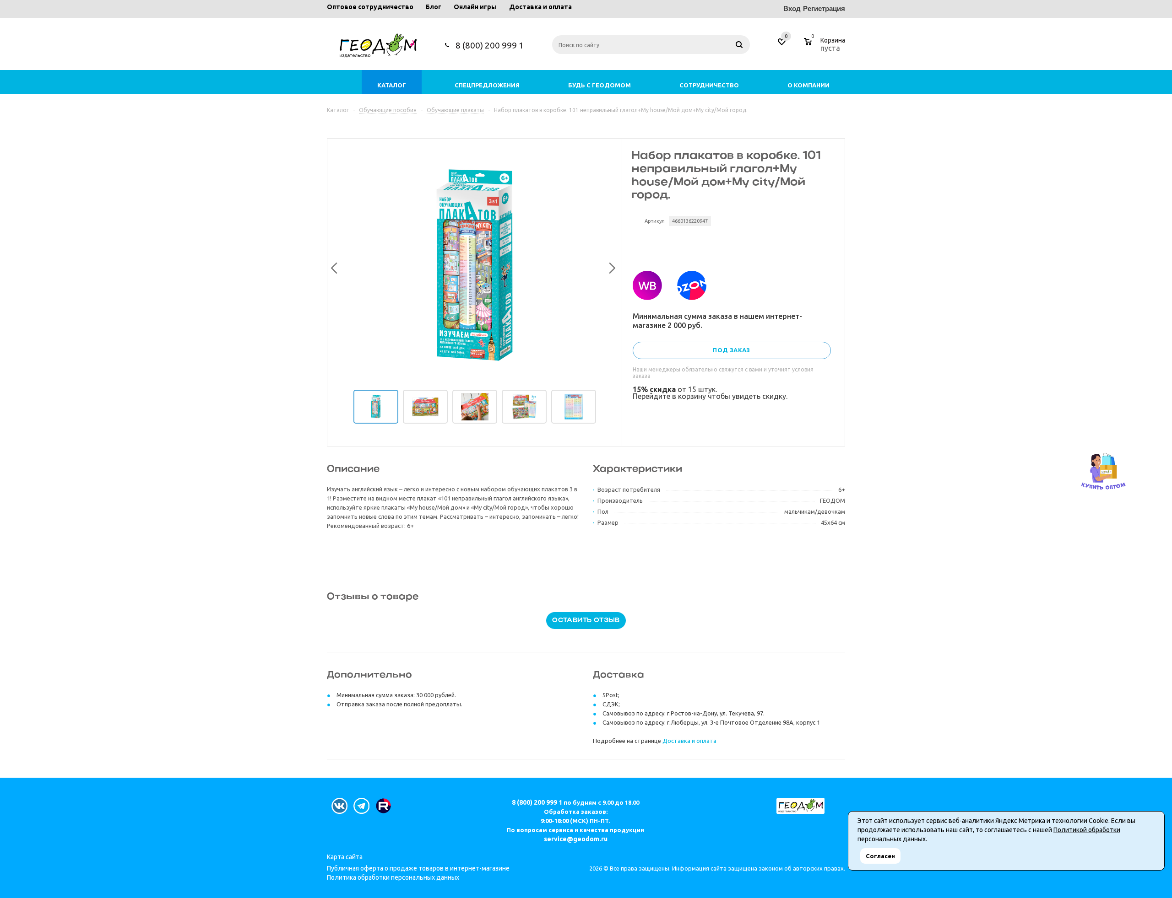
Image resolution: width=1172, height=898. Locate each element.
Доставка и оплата (540, 7)
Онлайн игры (475, 7)
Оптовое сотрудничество (370, 7)
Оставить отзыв (586, 620)
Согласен (880, 856)
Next (609, 266)
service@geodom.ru (576, 839)
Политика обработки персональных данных (393, 877)
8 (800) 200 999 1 (490, 45)
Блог (433, 7)
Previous (332, 266)
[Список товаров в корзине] (825, 47)
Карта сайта (345, 856)
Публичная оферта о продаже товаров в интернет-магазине (418, 868)
